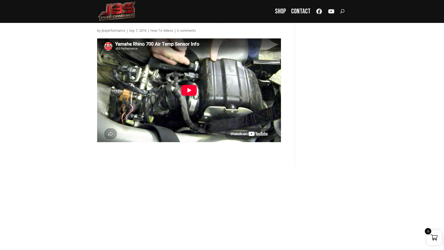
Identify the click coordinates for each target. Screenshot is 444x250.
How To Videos (161, 30)
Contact (301, 11)
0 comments (186, 30)
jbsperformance (113, 30)
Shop (280, 11)
